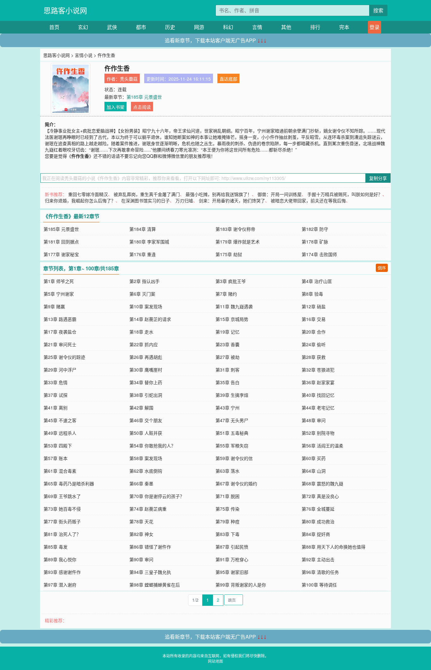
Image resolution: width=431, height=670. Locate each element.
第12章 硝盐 (314, 306)
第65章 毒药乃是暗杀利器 (69, 483)
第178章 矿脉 (315, 241)
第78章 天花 (141, 521)
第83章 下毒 (227, 534)
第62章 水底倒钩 (145, 471)
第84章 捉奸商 (316, 534)
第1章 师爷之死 (59, 281)
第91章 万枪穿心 (232, 559)
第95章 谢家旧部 (232, 572)
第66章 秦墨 (141, 483)
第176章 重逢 (142, 254)
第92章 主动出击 (318, 559)
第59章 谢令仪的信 (234, 458)
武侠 (112, 27)
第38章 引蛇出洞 (145, 395)
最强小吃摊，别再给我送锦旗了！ (219, 194)
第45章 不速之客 (60, 420)
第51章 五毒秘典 (232, 433)
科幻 (228, 27)
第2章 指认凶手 (144, 281)
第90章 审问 (141, 559)
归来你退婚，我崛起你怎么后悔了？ (80, 200)
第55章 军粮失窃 (232, 445)
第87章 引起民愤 (232, 547)
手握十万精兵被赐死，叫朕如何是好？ (344, 194)
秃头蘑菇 (129, 79)
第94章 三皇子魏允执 (150, 572)
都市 (141, 27)
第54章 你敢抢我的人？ (152, 445)
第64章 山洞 (314, 471)
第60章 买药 (314, 458)
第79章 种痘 (227, 521)
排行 (315, 27)
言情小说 (83, 55)
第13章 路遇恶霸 (60, 319)
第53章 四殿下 (58, 445)
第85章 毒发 (56, 547)
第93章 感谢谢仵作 (62, 572)
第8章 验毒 (312, 294)
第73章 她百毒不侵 (62, 509)
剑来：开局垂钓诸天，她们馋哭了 (232, 200)
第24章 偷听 (314, 344)
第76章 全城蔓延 (318, 509)
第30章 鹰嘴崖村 (145, 369)
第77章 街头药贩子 (62, 521)
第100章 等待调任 (319, 584)
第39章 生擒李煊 (232, 395)
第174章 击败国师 (319, 254)
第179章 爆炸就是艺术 (238, 241)
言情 (257, 27)
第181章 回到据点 (61, 241)
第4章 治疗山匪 (317, 281)
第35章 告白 (227, 382)
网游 (199, 27)
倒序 (382, 268)
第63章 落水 (227, 471)
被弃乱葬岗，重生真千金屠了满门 (147, 194)
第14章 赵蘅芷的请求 (150, 319)
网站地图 (215, 661)
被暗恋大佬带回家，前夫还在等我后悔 (308, 200)
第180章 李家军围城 (149, 241)
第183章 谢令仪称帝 (235, 229)
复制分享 (378, 178)
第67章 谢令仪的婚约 (236, 483)
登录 (374, 27)
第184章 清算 (142, 229)
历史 (170, 27)
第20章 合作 (314, 332)
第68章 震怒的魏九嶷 (322, 483)
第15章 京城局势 (232, 319)
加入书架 (115, 107)
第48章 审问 (314, 420)
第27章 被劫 (227, 357)
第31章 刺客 (227, 369)
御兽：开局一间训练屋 (279, 194)
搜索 (378, 10)
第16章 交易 (314, 319)
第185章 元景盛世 (144, 97)
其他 (286, 27)
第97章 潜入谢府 (60, 584)
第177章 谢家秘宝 (61, 254)
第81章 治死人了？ (62, 534)
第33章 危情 (56, 382)
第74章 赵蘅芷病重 (148, 509)
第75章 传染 (227, 509)
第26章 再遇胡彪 (145, 357)
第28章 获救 (314, 357)
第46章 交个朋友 (145, 420)
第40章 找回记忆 (318, 395)
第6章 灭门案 (142, 294)
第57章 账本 (56, 458)
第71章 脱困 (227, 496)
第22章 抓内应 (143, 344)
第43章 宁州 (227, 407)
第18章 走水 (141, 332)
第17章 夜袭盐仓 (60, 332)
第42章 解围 (141, 407)
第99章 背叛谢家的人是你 (241, 584)
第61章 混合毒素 (60, 471)
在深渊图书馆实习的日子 (145, 200)
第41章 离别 (56, 407)
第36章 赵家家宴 (318, 382)
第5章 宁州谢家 (59, 294)
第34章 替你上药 (145, 382)
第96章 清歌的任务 (320, 572)
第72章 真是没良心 (320, 496)
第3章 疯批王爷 (231, 281)
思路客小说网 (65, 10)
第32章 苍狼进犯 (318, 369)
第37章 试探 (56, 395)
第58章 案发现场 (145, 458)
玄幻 (83, 27)
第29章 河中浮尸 (60, 369)
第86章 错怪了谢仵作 (150, 547)
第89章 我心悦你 (60, 559)
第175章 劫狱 (229, 254)
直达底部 (228, 79)
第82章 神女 (141, 534)
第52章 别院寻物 (318, 433)
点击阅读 (142, 107)
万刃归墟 (184, 200)
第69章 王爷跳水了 (62, 496)
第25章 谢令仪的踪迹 (64, 357)
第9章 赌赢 (54, 306)
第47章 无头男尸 (232, 420)
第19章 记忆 (227, 332)
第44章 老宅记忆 (318, 407)
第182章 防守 (315, 229)
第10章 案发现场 (145, 306)
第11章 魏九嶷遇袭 (234, 306)
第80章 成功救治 (318, 521)
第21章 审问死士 (60, 344)
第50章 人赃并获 (145, 433)
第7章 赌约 (226, 294)
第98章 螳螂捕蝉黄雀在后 (154, 584)
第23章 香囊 (227, 344)
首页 (54, 27)
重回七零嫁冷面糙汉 (88, 194)
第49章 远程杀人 (60, 433)
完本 (344, 27)
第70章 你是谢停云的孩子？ (156, 496)
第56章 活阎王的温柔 (322, 445)
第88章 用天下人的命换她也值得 (333, 547)
